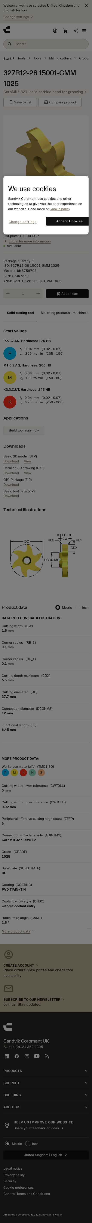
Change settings (23, 222)
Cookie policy (60, 209)
